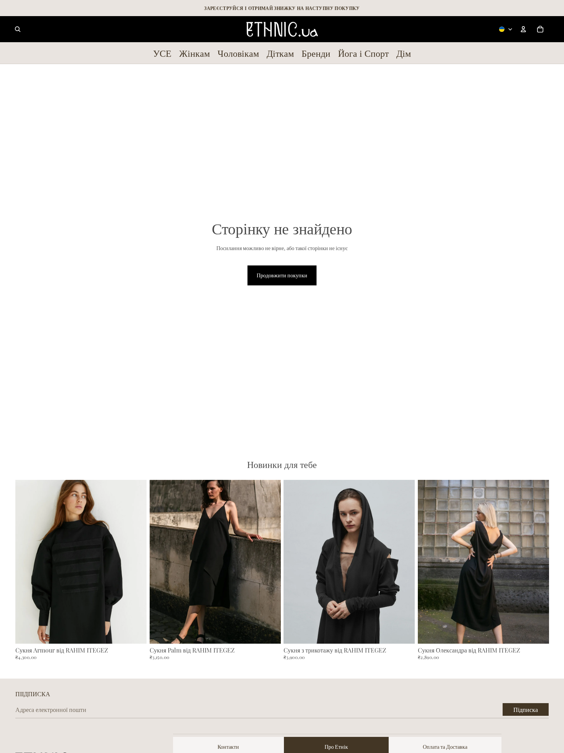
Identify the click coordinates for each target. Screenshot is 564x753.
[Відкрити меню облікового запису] (523, 29)
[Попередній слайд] (26, 562)
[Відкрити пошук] (17, 29)
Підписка (525, 709)
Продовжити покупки (282, 275)
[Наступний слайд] (135, 562)
